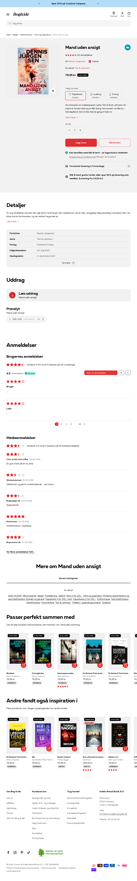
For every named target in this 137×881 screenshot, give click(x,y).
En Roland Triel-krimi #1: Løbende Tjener (17, 757)
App (34, 828)
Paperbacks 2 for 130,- (84, 599)
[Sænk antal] (69, 130)
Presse (9, 813)
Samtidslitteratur (120, 599)
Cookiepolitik (73, 803)
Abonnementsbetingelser (79, 798)
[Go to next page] (85, 424)
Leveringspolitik (13, 871)
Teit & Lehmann (82, 68)
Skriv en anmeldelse (96, 372)
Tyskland (106, 602)
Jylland (61, 595)
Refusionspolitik (49, 868)
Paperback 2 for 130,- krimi (58, 599)
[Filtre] (121, 372)
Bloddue (10, 673)
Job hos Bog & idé (15, 818)
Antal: (68, 124)
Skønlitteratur (26, 35)
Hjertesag (11, 808)
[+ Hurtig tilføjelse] (23, 665)
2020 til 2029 (15, 595)
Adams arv (113, 757)
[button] (71, 55)
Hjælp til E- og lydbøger (44, 803)
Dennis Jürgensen (77, 61)
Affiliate (10, 803)
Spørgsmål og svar (41, 798)
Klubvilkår (71, 818)
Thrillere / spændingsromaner (86, 602)
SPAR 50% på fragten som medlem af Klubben (68, 3)
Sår (33, 757)
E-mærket (72, 808)
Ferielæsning (51, 595)
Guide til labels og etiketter (45, 808)
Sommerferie (47, 602)
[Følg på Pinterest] (22, 852)
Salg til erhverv (39, 823)
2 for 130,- (82, 75)
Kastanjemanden (65, 673)
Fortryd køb (38, 838)
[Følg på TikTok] (29, 852)
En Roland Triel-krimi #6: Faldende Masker (119, 673)
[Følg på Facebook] (8, 852)
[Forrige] (38, 3)
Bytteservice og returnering (46, 818)
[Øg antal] (80, 130)
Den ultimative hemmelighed (94, 757)
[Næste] (98, 3)
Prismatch (37, 813)
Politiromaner (103, 599)
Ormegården (38, 673)
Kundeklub (37, 833)
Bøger (15, 35)
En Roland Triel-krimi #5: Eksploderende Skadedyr (94, 673)
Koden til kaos (64, 757)
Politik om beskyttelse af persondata (22, 868)
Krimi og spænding (42, 35)
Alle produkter (30, 595)
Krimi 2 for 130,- (74, 595)
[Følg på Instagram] (15, 852)
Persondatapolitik (76, 823)
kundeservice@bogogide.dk (113, 814)
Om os (9, 798)
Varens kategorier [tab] (68, 578)
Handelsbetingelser (76, 813)
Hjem (8, 35)
